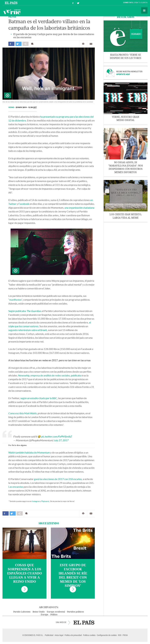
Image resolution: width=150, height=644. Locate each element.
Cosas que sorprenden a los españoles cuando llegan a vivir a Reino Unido (24, 573)
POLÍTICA (12, 16)
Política (53, 614)
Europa (44, 614)
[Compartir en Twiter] (18, 44)
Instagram (36, 501)
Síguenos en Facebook (72, 2)
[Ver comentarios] (33, 44)
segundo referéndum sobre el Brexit (27, 330)
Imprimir (83, 44)
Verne (11, 11)
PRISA (125, 635)
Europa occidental (56, 612)
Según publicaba (24, 311)
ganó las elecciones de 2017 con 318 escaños (58, 479)
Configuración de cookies (107, 635)
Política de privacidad (73, 635)
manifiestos (15, 299)
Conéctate (128, 3)
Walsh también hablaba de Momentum (29, 452)
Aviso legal (59, 635)
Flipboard (45, 501)
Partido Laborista (21, 612)
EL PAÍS (83, 622)
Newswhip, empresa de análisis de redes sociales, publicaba (49, 375)
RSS (119, 635)
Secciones (144, 10)
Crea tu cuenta (140, 3)
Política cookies (89, 635)
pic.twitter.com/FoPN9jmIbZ (56, 436)
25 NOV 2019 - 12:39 (26, 107)
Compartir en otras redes (25, 44)
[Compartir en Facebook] (11, 44)
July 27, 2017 (61, 440)
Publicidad (49, 635)
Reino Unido (39, 612)
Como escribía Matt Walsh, (22, 413)
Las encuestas (15, 486)
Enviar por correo (91, 44)
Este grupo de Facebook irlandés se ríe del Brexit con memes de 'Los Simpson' (73, 575)
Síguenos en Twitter (78, 2)
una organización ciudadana (79, 207)
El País (11, 2)
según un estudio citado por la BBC (38, 398)
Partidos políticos (75, 612)
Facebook (23, 203)
